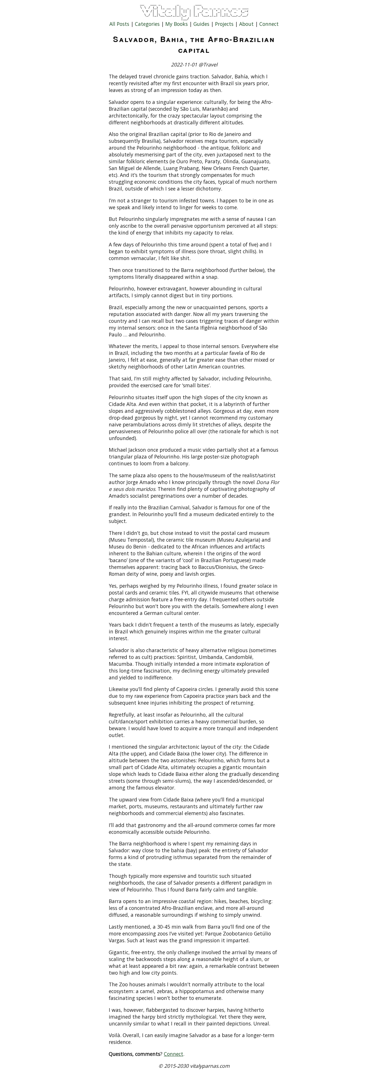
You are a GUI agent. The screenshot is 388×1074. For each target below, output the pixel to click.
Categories (147, 23)
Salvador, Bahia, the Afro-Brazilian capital (194, 44)
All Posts (119, 23)
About (246, 23)
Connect (269, 23)
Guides (201, 23)
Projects (224, 23)
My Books (176, 23)
